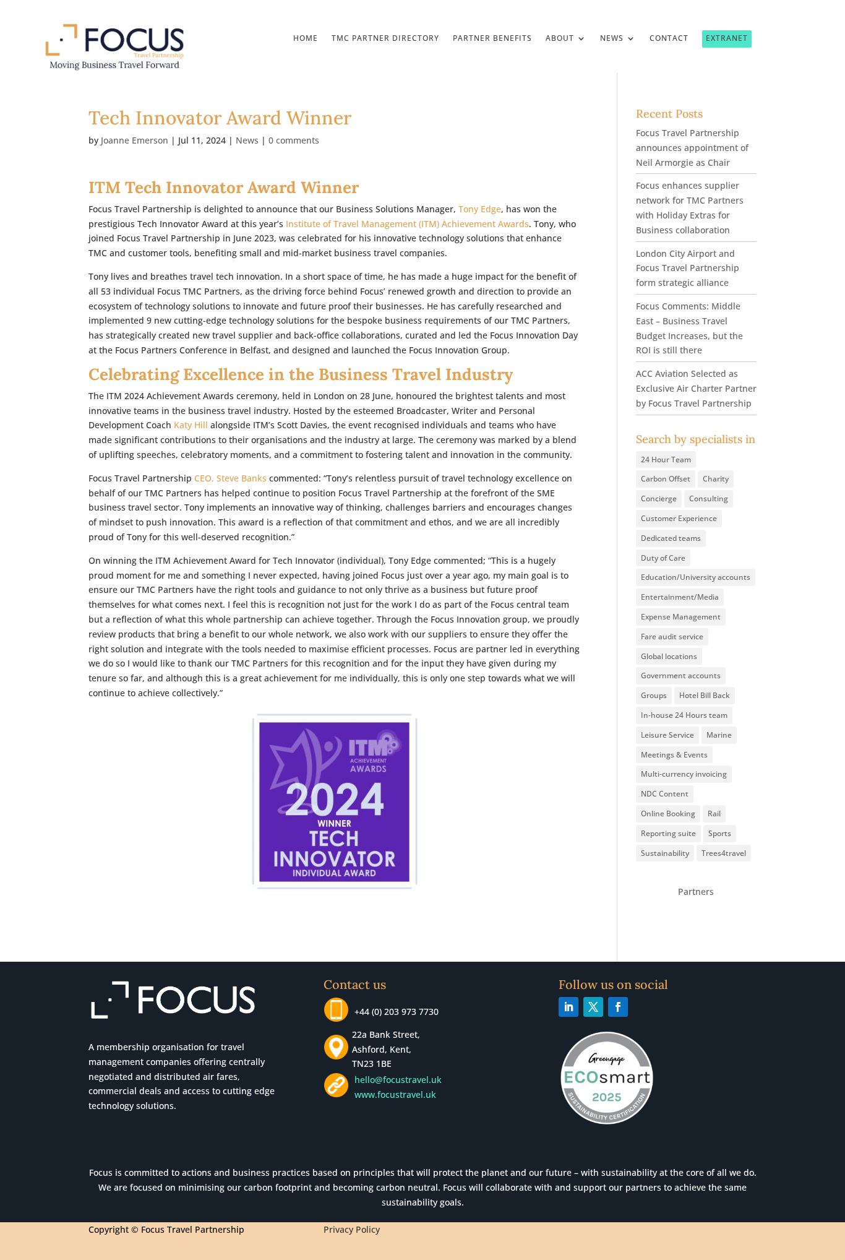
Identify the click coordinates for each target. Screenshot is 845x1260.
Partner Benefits (492, 38)
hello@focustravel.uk (400, 1079)
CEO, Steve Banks (230, 478)
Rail (714, 813)
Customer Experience (679, 518)
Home (305, 38)
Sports (719, 833)
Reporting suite (668, 833)
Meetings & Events (674, 754)
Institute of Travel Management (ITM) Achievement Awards (407, 224)
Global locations (669, 656)
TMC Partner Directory (385, 38)
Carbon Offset (665, 478)
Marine (719, 735)
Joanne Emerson (134, 140)
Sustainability (665, 853)
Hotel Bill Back (704, 695)
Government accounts (681, 675)
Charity (716, 478)
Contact (669, 38)
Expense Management (681, 616)
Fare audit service (672, 636)
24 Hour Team (666, 459)
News (612, 38)
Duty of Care (663, 558)
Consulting (708, 498)
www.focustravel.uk (393, 1094)
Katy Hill (191, 425)
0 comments (293, 140)
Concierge (659, 498)
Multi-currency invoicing (684, 774)
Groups (654, 695)
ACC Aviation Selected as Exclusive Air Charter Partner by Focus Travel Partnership (696, 388)
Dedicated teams (671, 538)
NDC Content (664, 793)
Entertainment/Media (680, 597)
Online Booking (668, 813)
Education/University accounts (695, 577)
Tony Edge (479, 209)
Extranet (727, 38)
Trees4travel (723, 853)
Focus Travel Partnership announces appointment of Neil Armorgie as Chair (692, 147)
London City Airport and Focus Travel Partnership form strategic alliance (687, 268)
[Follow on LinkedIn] (568, 1007)
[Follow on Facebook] (618, 1007)
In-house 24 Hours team (684, 715)
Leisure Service (667, 735)
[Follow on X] (593, 1007)
